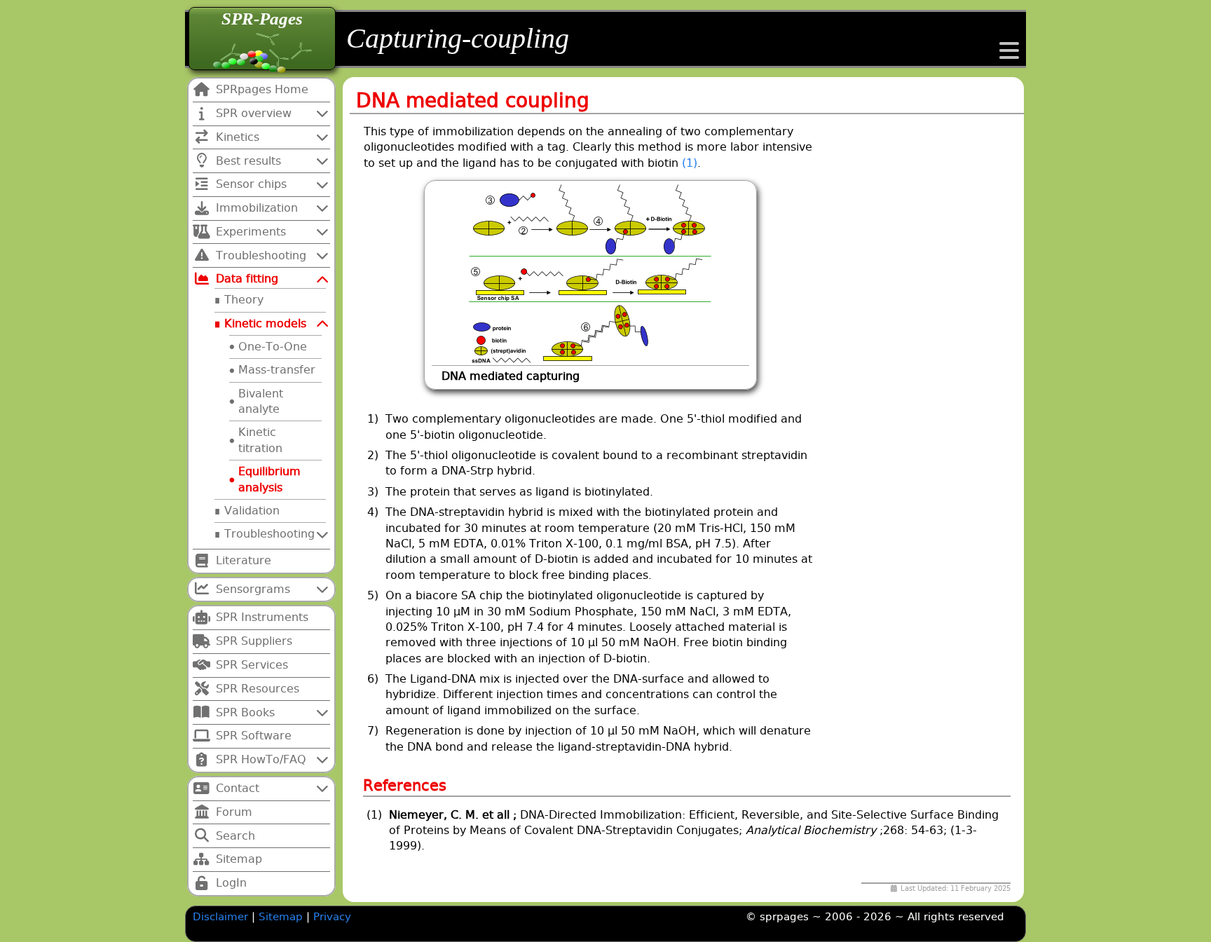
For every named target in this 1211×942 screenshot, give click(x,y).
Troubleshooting (269, 533)
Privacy (332, 916)
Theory (244, 299)
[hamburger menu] (1009, 55)
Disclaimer (220, 916)
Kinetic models (265, 323)
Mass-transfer (276, 369)
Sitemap (282, 916)
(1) (689, 163)
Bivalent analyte (260, 401)
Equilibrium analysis (269, 479)
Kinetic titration (260, 439)
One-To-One (272, 346)
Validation (252, 510)
